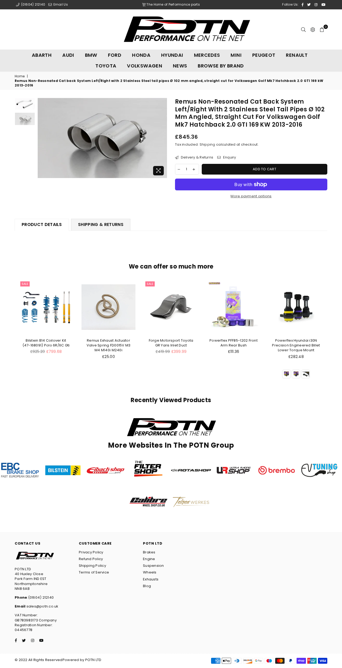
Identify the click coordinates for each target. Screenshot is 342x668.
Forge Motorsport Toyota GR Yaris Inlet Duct (171, 343)
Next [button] (162, 138)
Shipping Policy (92, 565)
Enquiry (229, 157)
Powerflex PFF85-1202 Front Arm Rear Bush (233, 343)
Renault (297, 55)
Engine (149, 558)
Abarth (42, 55)
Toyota (105, 65)
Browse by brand (221, 65)
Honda (141, 55)
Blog (147, 585)
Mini (236, 55)
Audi (68, 55)
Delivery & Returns (196, 157)
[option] (102, 138)
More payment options (251, 196)
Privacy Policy (91, 552)
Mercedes (207, 55)
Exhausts (150, 579)
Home (20, 76)
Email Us (60, 4)
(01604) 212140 (32, 4)
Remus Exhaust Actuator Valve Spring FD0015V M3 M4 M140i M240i (109, 345)
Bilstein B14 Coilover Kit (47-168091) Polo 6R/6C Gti (46, 343)
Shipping (207, 144)
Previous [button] (42, 138)
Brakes (149, 552)
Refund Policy (91, 558)
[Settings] (312, 29)
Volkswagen (144, 65)
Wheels (150, 572)
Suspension (153, 565)
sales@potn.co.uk (41, 606)
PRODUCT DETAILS (42, 224)
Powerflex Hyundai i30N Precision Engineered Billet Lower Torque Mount (296, 345)
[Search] (303, 29)
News (180, 65)
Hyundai (172, 55)
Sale (25, 284)
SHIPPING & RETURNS (100, 224)
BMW (91, 55)
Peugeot (263, 55)
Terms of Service (94, 572)
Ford (114, 55)
